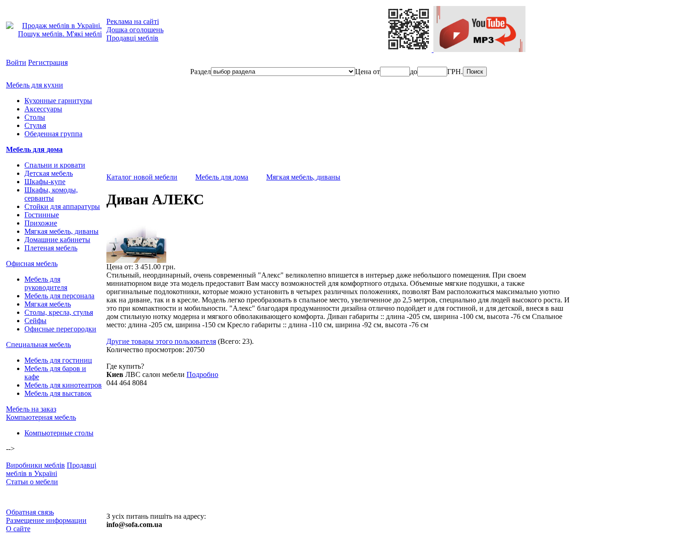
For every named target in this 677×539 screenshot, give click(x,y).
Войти (16, 62)
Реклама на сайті (132, 21)
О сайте (18, 529)
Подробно (202, 374)
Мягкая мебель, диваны (61, 231)
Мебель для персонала (59, 296)
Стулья (35, 125)
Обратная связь (30, 512)
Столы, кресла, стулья (58, 312)
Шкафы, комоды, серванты (51, 194)
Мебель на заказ (31, 409)
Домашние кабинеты (57, 239)
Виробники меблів (35, 465)
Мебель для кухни (34, 85)
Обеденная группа (53, 134)
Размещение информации (46, 520)
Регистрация (48, 62)
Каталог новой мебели (141, 177)
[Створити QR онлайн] (409, 49)
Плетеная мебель (50, 248)
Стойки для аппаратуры (62, 206)
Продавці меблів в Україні (51, 469)
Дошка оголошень (134, 30)
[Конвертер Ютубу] (479, 49)
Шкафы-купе (44, 181)
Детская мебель (48, 173)
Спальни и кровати (54, 165)
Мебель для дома (34, 149)
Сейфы (35, 321)
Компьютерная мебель (41, 417)
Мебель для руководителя (45, 283)
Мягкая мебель (47, 304)
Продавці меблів (132, 38)
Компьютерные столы (58, 433)
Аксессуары (43, 109)
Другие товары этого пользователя (161, 341)
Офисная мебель (32, 263)
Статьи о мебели (32, 482)
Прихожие (40, 223)
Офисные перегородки (60, 329)
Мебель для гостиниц (58, 360)
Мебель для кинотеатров (63, 385)
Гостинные (41, 215)
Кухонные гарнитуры (58, 100)
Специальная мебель (38, 344)
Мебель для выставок (58, 393)
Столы (34, 117)
